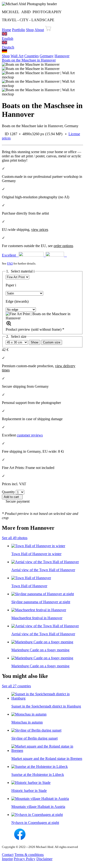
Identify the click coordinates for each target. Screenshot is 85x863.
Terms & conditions (29, 855)
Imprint (7, 859)
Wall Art (17, 56)
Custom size (51, 342)
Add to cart (12, 497)
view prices (39, 230)
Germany (47, 56)
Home (6, 30)
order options (63, 246)
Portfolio (18, 30)
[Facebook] (20, 839)
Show (34, 342)
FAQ (10, 263)
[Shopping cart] (48, 30)
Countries (31, 56)
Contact (7, 855)
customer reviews (30, 435)
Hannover (62, 56)
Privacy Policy (24, 859)
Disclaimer (44, 859)
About (39, 30)
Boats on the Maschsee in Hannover (29, 60)
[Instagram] (7, 839)
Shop (30, 30)
